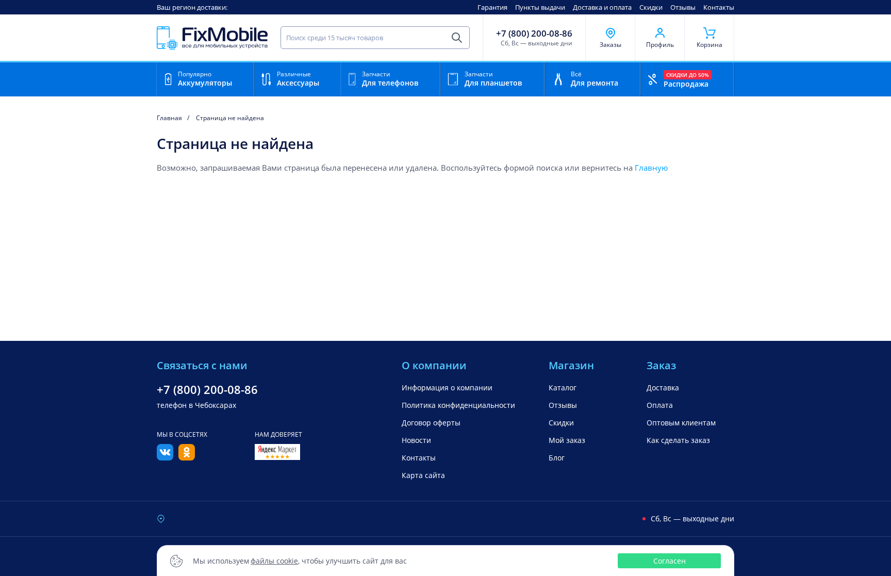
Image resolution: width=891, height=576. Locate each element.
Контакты (718, 7)
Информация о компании (447, 387)
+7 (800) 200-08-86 (534, 33)
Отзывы (683, 7)
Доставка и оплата (602, 7)
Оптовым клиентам (681, 422)
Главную (651, 167)
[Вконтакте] (165, 457)
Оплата (660, 405)
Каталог (562, 387)
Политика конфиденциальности (458, 405)
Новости (416, 440)
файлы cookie (274, 561)
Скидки (651, 7)
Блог (557, 458)
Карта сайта (423, 475)
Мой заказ (567, 440)
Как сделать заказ (678, 440)
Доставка (663, 387)
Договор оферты (431, 422)
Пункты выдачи (540, 7)
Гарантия (492, 7)
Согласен (669, 561)
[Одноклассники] (186, 457)
